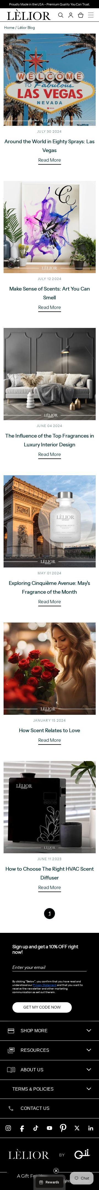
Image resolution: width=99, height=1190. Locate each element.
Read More (49, 160)
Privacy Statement (44, 985)
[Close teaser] (56, 1170)
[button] (32, 1176)
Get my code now (42, 1007)
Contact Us (35, 1108)
